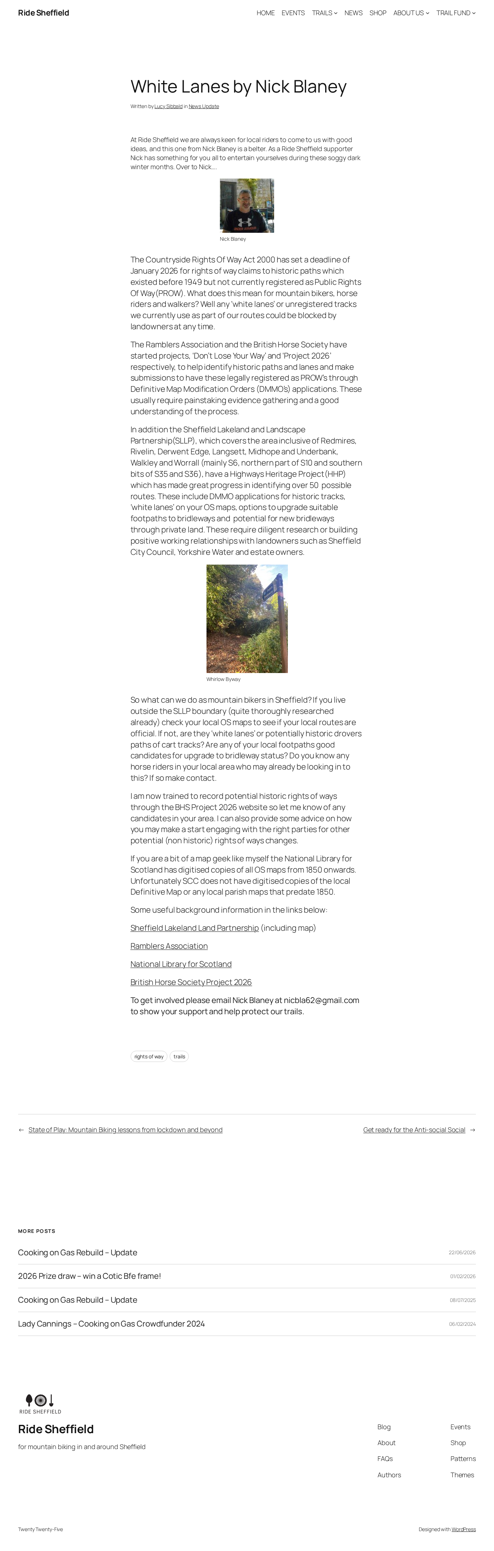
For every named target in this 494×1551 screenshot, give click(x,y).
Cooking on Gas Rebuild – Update (77, 1252)
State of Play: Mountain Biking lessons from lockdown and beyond (126, 1129)
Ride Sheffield (43, 12)
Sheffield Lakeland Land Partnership (195, 927)
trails (179, 1056)
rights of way (149, 1056)
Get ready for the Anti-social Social (414, 1129)
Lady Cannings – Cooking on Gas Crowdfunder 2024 (111, 1323)
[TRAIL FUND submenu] (474, 13)
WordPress (464, 1529)
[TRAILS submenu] (336, 13)
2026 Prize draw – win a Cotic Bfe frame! (89, 1276)
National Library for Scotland (181, 964)
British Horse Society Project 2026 (191, 982)
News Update (204, 106)
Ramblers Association (169, 946)
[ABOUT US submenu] (428, 13)
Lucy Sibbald (168, 106)
